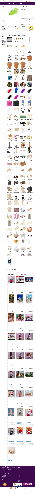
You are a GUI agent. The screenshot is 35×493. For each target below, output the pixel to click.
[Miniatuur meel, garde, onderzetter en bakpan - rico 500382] (29, 176)
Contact (3, 477)
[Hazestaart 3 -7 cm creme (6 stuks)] (29, 71)
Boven (8, 33)
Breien (3, 10)
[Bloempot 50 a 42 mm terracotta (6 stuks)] (29, 58)
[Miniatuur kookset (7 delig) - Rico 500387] (23, 123)
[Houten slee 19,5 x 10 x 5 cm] (23, 216)
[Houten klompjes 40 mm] (9, 229)
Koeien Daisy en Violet (29, 308)
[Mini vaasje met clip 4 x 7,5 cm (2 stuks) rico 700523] (29, 65)
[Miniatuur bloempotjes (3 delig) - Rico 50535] (16, 163)
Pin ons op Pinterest (6, 473)
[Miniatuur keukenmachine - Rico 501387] (29, 123)
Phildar (3, 46)
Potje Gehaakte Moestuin (20, 403)
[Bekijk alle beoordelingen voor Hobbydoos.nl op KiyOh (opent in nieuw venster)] (27, 1)
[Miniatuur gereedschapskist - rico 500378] (23, 163)
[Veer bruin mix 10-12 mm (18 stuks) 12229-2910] (23, 84)
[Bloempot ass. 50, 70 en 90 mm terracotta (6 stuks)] (23, 65)
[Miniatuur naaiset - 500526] (29, 196)
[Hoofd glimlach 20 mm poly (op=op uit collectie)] (29, 229)
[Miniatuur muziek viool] (16, 176)
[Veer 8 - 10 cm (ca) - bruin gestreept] (29, 78)
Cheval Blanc (3, 30)
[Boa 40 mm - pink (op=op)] (9, 103)
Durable (3, 34)
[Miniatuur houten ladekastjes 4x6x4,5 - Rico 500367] (9, 196)
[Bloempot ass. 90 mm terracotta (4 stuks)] (16, 65)
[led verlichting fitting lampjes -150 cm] (23, 255)
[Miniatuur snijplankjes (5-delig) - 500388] (16, 203)
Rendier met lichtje (10, 365)
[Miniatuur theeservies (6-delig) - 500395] (23, 210)
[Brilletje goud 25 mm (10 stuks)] (29, 46)
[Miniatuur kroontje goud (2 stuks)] (23, 46)
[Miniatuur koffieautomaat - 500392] (29, 189)
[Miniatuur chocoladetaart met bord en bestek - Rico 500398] (29, 130)
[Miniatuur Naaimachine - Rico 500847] (29, 110)
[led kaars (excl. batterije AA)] (29, 242)
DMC (2, 32)
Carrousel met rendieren (20, 308)
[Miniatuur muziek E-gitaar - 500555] (16, 144)
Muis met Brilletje (10, 327)
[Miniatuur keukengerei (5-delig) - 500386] (16, 189)
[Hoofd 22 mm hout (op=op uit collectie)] (9, 235)
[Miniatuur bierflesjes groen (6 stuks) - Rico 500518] (23, 116)
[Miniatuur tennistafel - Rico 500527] (23, 157)
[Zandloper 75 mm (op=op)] (9, 110)
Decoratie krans (10, 460)
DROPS (19, 476)
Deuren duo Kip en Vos (20, 384)
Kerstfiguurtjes (10, 346)
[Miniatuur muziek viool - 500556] (29, 144)
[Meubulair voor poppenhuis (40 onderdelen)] (9, 46)
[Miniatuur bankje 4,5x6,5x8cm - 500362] (9, 216)
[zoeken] (23, 1)
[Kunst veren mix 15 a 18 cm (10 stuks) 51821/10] (16, 242)
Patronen (17, 3)
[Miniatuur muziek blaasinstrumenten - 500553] (29, 137)
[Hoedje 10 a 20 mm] (29, 52)
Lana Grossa (3, 42)
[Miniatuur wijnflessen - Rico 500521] (23, 137)
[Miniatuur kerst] (9, 116)
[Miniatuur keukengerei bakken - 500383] (23, 189)
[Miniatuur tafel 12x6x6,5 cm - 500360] (29, 203)
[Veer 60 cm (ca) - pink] (16, 97)
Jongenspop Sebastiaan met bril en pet (20, 423)
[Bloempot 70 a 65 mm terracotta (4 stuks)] (9, 65)
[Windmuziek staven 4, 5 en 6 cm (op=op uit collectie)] (29, 103)
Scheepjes (19, 481)
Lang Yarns (3, 44)
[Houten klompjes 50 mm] (29, 223)
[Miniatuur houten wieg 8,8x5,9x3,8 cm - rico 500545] (29, 210)
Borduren (3, 8)
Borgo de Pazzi (4, 28)
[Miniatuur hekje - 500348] (29, 163)
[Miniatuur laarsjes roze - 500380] (16, 216)
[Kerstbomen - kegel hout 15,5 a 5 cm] (29, 39)
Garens (3, 24)
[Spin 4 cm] (9, 58)
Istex (2, 38)
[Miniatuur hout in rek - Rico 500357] (16, 183)
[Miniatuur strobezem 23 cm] (9, 223)
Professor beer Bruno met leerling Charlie (19, 328)
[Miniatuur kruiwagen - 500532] (9, 170)
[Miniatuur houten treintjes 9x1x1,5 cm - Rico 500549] (23, 151)
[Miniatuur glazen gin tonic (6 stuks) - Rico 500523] (9, 123)
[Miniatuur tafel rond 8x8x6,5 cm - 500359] (9, 210)
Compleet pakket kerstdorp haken (28, 290)
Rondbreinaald (4, 478)
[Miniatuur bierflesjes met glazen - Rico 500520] (16, 116)
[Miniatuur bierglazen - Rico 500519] (29, 116)
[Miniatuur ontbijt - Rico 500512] (9, 130)
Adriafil (3, 26)
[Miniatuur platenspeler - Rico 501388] (9, 151)
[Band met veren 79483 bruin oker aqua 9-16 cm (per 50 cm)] (23, 97)
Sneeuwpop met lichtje (29, 346)
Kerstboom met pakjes (11, 308)
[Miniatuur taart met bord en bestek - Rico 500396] (9, 137)
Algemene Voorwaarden (14, 490)
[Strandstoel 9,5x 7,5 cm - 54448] (29, 170)
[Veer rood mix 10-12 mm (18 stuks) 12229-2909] (16, 84)
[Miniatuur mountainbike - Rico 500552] (16, 157)
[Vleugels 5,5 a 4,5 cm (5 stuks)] (29, 97)
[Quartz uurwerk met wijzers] (9, 78)
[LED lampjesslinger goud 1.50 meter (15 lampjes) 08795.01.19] (29, 248)
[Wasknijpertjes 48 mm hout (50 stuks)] (16, 46)
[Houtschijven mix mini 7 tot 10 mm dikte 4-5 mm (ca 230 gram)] (16, 71)
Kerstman (9, 403)
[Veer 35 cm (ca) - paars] (23, 90)
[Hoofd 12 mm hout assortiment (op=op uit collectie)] (23, 229)
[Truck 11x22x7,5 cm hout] (23, 176)
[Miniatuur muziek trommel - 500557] (23, 144)
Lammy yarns (3, 40)
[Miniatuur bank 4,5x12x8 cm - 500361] (29, 157)
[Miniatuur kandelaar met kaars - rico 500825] (29, 183)
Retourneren (4, 476)
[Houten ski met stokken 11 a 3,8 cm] (16, 229)
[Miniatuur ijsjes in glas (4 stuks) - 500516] (16, 123)
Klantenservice (4, 475)
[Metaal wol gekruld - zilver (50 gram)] (29, 255)
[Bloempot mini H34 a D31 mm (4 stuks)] (23, 58)
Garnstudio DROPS (3, 36)
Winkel (13, 3)
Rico (2, 48)
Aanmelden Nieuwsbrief (5, 468)
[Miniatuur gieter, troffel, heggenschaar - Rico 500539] (23, 170)
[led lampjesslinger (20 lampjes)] (9, 248)
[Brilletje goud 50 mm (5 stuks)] (16, 52)
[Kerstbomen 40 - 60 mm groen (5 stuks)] (23, 39)
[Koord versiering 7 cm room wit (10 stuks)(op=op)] (9, 242)
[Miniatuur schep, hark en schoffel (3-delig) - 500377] (16, 151)
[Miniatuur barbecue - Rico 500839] (29, 151)
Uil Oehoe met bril (10, 422)
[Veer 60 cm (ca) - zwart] (9, 97)
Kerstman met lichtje (10, 384)
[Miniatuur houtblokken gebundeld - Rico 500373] (23, 183)
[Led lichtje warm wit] (23, 248)
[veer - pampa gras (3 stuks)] (23, 242)
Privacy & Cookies (21, 490)
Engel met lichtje (28, 365)
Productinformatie (18, 33)
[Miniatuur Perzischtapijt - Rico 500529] (16, 210)
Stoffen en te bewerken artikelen (3, 20)
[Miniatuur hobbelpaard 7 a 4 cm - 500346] (9, 203)
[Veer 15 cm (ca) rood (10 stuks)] (9, 90)
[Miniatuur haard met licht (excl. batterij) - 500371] (9, 183)
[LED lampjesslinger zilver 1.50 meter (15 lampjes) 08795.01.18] (9, 255)
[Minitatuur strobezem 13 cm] (29, 216)
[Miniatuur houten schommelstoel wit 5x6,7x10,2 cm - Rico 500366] (23, 130)
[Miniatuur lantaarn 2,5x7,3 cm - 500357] (23, 196)
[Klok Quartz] (9, 261)
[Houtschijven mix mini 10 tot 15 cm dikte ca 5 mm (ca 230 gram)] (23, 71)
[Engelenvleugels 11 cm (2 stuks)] (23, 235)
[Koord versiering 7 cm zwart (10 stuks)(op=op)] (29, 235)
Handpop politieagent (11, 441)
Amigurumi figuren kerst (20, 289)
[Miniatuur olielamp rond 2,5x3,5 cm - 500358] (16, 196)
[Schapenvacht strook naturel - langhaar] (9, 39)
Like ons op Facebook (6, 470)
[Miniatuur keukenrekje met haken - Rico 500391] (16, 130)
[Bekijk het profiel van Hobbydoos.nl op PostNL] (17, 485)
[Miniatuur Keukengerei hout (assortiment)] (9, 189)
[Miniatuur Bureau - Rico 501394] (16, 110)
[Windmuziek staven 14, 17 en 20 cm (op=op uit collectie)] (23, 103)
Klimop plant (27, 384)
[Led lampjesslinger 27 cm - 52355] (16, 255)
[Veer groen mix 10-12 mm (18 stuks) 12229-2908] (9, 84)
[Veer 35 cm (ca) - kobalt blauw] (16, 90)
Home (9, 3)
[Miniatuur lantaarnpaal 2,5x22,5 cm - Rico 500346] (16, 170)
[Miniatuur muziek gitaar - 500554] (9, 144)
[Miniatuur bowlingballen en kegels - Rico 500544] (9, 157)
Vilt (2, 22)
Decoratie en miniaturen (13, 33)
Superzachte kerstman (11, 289)
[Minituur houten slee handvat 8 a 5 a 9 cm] (23, 223)
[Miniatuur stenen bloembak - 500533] (9, 163)
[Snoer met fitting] (16, 58)
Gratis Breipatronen (4, 479)
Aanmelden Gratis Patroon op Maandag (7, 469)
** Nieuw (3, 6)
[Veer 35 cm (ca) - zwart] (29, 90)
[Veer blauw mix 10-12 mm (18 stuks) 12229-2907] (29, 84)
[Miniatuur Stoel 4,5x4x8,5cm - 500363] (23, 203)
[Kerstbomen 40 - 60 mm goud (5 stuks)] (16, 39)
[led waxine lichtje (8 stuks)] (16, 248)
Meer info (13, 292)
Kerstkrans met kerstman (20, 441)
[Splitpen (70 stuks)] (16, 78)
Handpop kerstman (28, 422)
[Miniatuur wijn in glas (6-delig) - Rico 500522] (16, 137)
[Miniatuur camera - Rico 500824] (23, 110)
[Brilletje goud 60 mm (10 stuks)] (23, 52)
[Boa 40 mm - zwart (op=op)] (16, 103)
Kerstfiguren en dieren (29, 403)
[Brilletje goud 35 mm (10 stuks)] (9, 52)
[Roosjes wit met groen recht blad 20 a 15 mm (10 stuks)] (9, 71)
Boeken (21, 3)
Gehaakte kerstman (28, 441)
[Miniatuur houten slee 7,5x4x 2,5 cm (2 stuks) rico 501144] (16, 223)
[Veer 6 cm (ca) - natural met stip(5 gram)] (23, 78)
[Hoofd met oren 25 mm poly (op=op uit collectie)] (16, 235)
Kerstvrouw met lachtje (20, 365)
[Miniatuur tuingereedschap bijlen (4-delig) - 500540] (9, 176)
